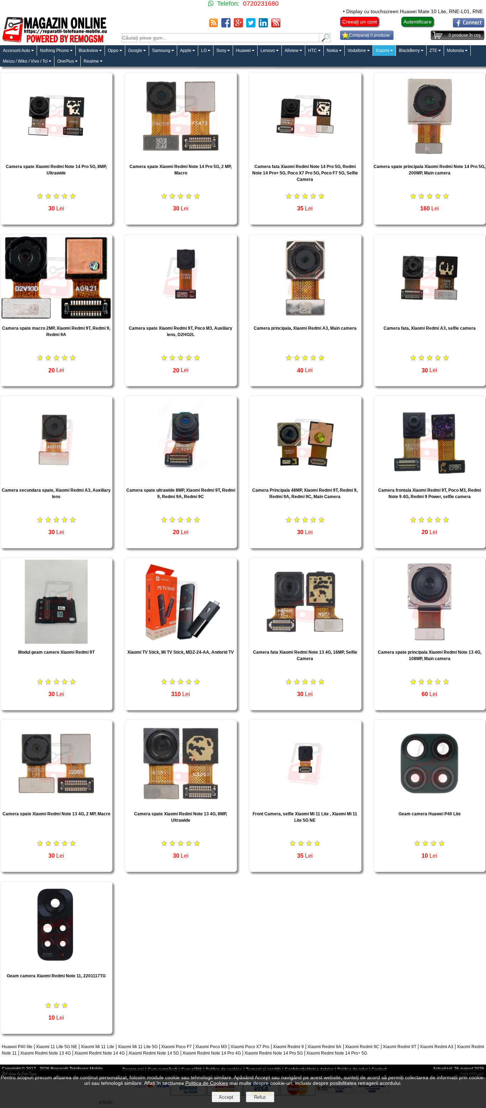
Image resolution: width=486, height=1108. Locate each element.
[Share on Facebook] (226, 25)
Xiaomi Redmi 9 (288, 1046)
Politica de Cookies (206, 1083)
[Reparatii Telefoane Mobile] (54, 42)
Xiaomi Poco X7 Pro (250, 1046)
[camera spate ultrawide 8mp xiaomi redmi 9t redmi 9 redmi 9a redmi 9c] (181, 480)
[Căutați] (325, 40)
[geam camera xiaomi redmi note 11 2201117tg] (56, 965)
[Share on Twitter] (250, 25)
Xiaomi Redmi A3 (436, 1046)
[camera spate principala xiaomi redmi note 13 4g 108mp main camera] (429, 642)
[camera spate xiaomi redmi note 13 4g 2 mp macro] (56, 803)
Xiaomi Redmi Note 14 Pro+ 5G (336, 1053)
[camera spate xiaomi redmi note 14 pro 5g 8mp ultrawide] (56, 156)
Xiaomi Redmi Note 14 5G (153, 1053)
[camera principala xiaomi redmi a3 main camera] (305, 318)
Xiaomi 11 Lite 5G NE (56, 1046)
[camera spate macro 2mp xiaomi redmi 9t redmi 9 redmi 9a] (56, 318)
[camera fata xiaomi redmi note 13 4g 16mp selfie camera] (305, 642)
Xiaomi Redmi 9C (362, 1046)
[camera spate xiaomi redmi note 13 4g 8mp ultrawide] (181, 803)
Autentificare (417, 22)
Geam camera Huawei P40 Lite (429, 813)
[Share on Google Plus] (238, 25)
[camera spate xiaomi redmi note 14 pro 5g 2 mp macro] (181, 156)
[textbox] (220, 37)
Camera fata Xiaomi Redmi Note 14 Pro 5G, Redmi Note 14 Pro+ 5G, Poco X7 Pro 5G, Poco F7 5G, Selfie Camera (305, 173)
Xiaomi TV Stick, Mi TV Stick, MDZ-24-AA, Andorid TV (180, 652)
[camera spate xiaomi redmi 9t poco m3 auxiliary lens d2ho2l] (181, 318)
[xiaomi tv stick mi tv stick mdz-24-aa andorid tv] (181, 642)
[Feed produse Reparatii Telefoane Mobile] (275, 25)
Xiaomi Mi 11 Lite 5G (138, 1046)
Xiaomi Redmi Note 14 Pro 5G (273, 1053)
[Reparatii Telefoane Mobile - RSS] (213, 25)
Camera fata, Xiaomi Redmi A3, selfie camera (430, 328)
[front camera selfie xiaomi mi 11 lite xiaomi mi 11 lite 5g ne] (305, 803)
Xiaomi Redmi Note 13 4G (45, 1053)
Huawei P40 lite (17, 1046)
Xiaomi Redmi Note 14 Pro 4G (212, 1053)
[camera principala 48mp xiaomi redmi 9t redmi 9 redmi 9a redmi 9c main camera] (305, 480)
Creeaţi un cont (359, 22)
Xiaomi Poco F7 (176, 1046)
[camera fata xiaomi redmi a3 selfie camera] (429, 318)
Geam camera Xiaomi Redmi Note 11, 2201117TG (56, 975)
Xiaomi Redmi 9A (324, 1046)
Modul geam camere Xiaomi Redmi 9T (56, 652)
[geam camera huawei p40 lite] (429, 803)
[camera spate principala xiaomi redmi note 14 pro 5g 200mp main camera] (429, 156)
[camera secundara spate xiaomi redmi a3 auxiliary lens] (56, 480)
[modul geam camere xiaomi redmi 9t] (56, 642)
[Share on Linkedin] (263, 25)
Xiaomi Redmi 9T (399, 1046)
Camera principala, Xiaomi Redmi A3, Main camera (305, 328)
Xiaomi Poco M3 (211, 1046)
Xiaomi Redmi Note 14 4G (99, 1053)
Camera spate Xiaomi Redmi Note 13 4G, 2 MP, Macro (56, 813)
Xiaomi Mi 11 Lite (97, 1046)
